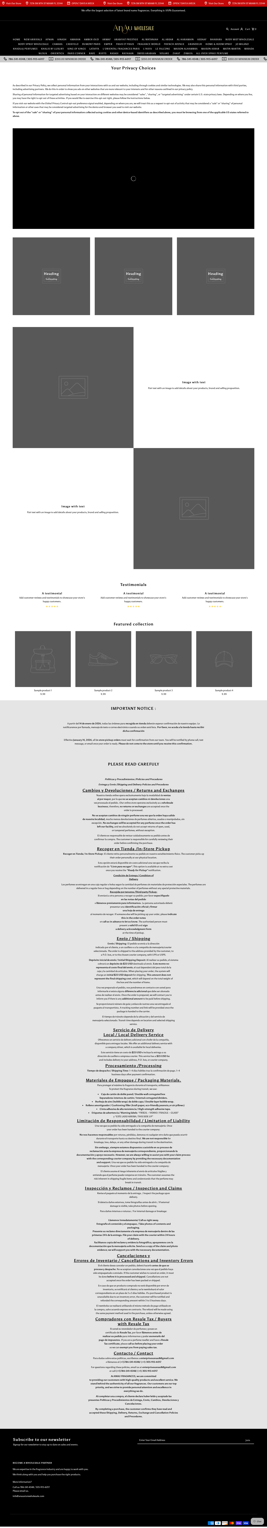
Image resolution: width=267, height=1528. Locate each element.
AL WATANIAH (150, 39)
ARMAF (106, 39)
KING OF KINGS (77, 48)
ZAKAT (176, 53)
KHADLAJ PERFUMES (25, 48)
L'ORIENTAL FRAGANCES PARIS (121, 48)
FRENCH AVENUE (174, 44)
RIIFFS (102, 53)
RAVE (92, 53)
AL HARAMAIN (185, 39)
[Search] (227, 29)
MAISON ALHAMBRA (186, 48)
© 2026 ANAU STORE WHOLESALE (31, 1523)
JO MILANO (242, 44)
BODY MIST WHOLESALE (239, 39)
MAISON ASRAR (210, 48)
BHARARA (216, 39)
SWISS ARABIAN (146, 53)
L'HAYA (147, 48)
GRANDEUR (195, 44)
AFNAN (50, 39)
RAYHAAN (128, 53)
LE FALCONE (162, 48)
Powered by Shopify (60, 1523)
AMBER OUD (91, 39)
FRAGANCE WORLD (149, 44)
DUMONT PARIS (91, 44)
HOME (16, 39)
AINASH (62, 39)
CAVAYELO (72, 44)
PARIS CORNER (76, 53)
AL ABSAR (167, 39)
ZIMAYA (188, 53)
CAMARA (57, 44)
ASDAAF (202, 39)
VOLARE (164, 53)
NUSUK (43, 53)
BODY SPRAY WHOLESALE (33, 44)
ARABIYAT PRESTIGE (126, 39)
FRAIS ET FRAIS (125, 44)
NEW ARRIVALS (33, 39)
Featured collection (134, 624)
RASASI (114, 53)
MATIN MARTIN (232, 48)
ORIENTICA (57, 53)
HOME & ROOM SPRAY (219, 44)
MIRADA (249, 48)
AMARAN (75, 39)
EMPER (108, 44)
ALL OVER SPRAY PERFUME (212, 53)
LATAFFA (94, 48)
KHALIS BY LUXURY (52, 48)
